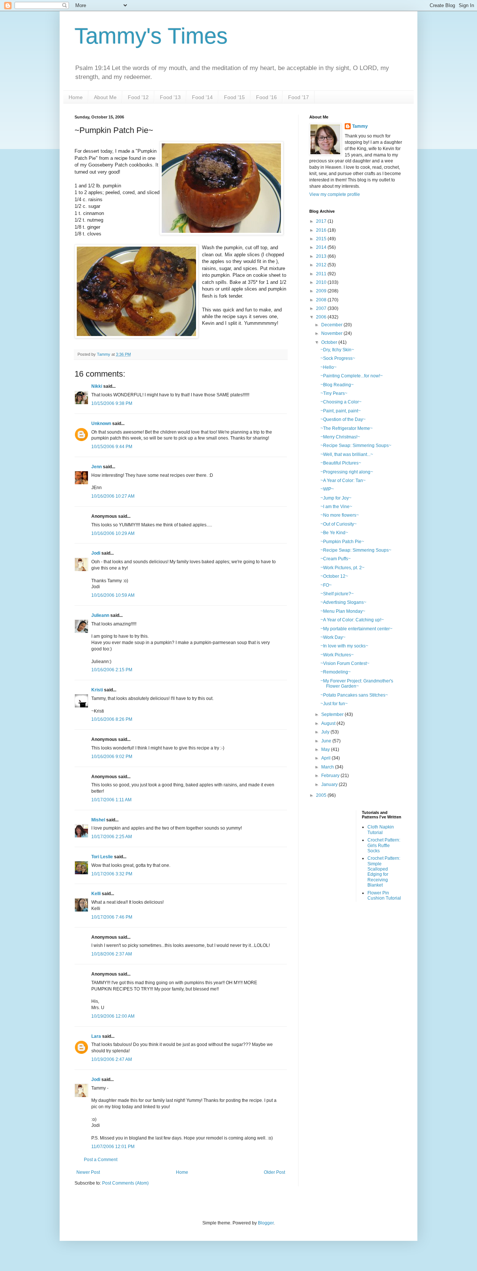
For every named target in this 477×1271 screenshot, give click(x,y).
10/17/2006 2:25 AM (111, 836)
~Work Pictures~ (337, 654)
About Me (105, 97)
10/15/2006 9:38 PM (111, 403)
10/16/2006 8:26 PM (111, 719)
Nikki (96, 386)
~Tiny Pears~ (333, 393)
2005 (322, 795)
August (329, 723)
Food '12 (138, 97)
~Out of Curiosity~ (338, 524)
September (333, 714)
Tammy (360, 126)
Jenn (96, 466)
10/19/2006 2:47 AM (111, 1059)
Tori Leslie (102, 856)
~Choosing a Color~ (340, 402)
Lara (96, 1036)
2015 (322, 238)
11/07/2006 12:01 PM (113, 1146)
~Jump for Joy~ (335, 498)
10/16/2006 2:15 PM (111, 669)
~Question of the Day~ (343, 419)
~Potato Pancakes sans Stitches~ (354, 695)
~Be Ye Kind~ (334, 532)
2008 (322, 299)
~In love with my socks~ (344, 646)
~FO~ (326, 585)
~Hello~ (328, 367)
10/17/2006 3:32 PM (111, 874)
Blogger (266, 1223)
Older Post (274, 1172)
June (326, 741)
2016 (322, 230)
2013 (322, 256)
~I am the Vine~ (336, 506)
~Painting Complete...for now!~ (351, 375)
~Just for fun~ (334, 703)
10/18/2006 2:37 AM (111, 954)
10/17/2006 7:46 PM (111, 917)
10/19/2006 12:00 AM (113, 1016)
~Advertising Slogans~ (343, 602)
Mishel (98, 819)
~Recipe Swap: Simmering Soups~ (355, 445)
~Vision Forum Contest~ (344, 663)
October (329, 342)
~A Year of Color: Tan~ (343, 480)
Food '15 (234, 97)
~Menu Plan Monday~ (342, 611)
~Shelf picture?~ (337, 593)
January (330, 784)
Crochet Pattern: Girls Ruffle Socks (383, 845)
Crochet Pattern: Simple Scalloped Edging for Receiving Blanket (383, 872)
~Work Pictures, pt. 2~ (342, 567)
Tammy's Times (151, 35)
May (326, 749)
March (328, 767)
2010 (322, 282)
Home (76, 97)
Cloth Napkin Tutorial (380, 829)
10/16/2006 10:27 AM (113, 496)
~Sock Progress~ (337, 358)
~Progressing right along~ (346, 472)
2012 (322, 264)
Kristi (97, 689)
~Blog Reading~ (337, 384)
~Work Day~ (332, 637)
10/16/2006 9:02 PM (111, 756)
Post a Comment (100, 1159)
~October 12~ (334, 576)
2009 (322, 291)
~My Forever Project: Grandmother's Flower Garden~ (356, 683)
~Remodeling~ (335, 672)
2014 (322, 247)
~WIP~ (327, 489)
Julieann (100, 615)
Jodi (95, 553)
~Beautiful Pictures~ (340, 463)
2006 (322, 317)
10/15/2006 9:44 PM (111, 446)
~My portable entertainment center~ (356, 628)
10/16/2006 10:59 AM (113, 595)
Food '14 (202, 97)
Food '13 (170, 97)
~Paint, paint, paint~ (340, 410)
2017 (322, 221)
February (331, 775)
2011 (322, 273)
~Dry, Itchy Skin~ (337, 349)
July (326, 732)
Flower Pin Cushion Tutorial (384, 895)
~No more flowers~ (339, 515)
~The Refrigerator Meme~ (346, 428)
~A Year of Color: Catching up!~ (352, 619)
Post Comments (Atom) (125, 1183)
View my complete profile (334, 194)
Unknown (101, 423)
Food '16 (266, 97)
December (332, 324)
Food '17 (298, 97)
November (332, 333)
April (326, 758)
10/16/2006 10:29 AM (113, 533)
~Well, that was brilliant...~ (346, 454)
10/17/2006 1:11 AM (111, 799)
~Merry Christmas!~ (340, 437)
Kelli (96, 893)
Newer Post (88, 1172)
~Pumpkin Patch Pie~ (342, 541)
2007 (322, 308)
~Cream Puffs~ (335, 558)
